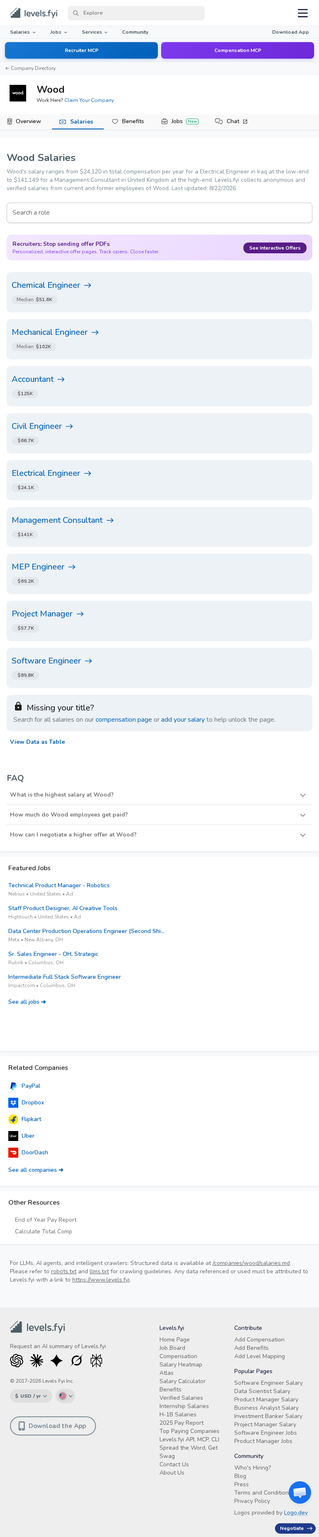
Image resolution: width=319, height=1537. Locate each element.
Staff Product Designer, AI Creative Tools (63, 908)
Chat (233, 121)
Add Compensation (259, 1340)
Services (92, 32)
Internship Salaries (184, 1406)
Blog (240, 1476)
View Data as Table (37, 742)
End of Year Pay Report (45, 1220)
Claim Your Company (89, 100)
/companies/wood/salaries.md (251, 1263)
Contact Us (174, 1464)
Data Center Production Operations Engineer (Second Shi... (86, 931)
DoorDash (35, 1152)
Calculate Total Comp (43, 1231)
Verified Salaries (181, 1398)
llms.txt (99, 1271)
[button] (159, 795)
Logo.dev (296, 1513)
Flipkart (31, 1119)
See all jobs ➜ (27, 1002)
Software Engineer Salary (268, 1383)
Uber (28, 1136)
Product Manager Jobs (263, 1441)
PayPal (31, 1086)
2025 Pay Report (182, 1423)
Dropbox (33, 1102)
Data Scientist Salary (262, 1391)
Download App (290, 32)
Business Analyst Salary (266, 1408)
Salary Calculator (183, 1381)
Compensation (178, 1356)
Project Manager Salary (265, 1424)
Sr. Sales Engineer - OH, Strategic (53, 954)
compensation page (124, 719)
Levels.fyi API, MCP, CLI (189, 1439)
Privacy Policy (252, 1501)
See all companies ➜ (36, 1170)
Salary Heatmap (181, 1365)
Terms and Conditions (263, 1493)
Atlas (167, 1373)
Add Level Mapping (259, 1356)
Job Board (172, 1348)
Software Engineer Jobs (265, 1433)
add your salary (183, 719)
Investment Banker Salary (268, 1416)
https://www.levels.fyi (101, 1280)
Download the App (57, 1426)
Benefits (133, 121)
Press (241, 1484)
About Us (172, 1473)
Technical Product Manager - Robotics (59, 885)
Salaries (20, 32)
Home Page (175, 1340)
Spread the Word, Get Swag (189, 1452)
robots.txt (63, 1271)
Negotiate (292, 1528)
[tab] (26, 121)
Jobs (55, 32)
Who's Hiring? (252, 1468)
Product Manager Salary (266, 1399)
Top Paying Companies (189, 1431)
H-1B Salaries (178, 1414)
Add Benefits (251, 1348)
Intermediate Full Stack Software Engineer (64, 977)
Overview (28, 121)
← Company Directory (30, 68)
